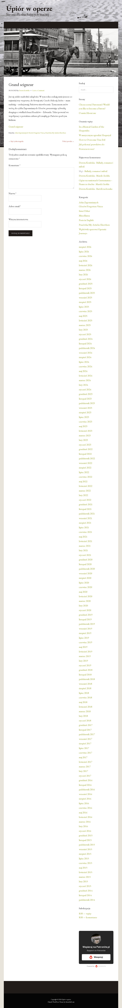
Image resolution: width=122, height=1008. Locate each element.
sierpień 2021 (85, 522)
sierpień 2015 (85, 853)
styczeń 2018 (85, 720)
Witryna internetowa (18, 219)
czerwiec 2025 (85, 311)
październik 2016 (87, 789)
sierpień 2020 (85, 577)
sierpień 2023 (85, 412)
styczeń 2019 (85, 665)
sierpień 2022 (85, 467)
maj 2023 (83, 426)
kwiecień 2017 (85, 761)
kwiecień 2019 (85, 651)
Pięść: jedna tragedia (16, 141)
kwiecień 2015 (85, 872)
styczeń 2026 (85, 279)
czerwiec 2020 (85, 587)
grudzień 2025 (85, 283)
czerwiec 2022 (85, 476)
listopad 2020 (85, 564)
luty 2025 (83, 329)
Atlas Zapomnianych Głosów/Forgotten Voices (30, 133)
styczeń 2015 (85, 886)
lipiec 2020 (84, 582)
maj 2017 (83, 757)
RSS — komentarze (88, 917)
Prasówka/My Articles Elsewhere (55, 133)
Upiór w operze (29, 8)
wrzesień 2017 (85, 738)
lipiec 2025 (84, 306)
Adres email (15, 206)
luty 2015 (83, 881)
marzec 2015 (85, 876)
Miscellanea (84, 215)
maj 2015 (83, 867)
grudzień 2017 (85, 725)
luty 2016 (83, 826)
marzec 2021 (85, 545)
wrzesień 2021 (85, 518)
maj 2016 (83, 812)
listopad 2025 (85, 288)
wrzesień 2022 (85, 463)
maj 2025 (83, 315)
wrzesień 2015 (85, 849)
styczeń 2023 (85, 444)
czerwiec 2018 (85, 697)
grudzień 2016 (85, 780)
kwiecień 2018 (85, 706)
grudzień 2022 (85, 449)
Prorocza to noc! (86, 148)
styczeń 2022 (85, 499)
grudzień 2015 (85, 835)
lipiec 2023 (84, 417)
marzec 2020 (85, 601)
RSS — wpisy (85, 913)
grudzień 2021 (85, 504)
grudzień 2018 (85, 669)
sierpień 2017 (85, 743)
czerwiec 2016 (85, 807)
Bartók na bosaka (104, 188)
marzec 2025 (85, 325)
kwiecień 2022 (85, 486)
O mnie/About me (87, 113)
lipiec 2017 (84, 748)
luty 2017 (83, 771)
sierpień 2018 (85, 688)
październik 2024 (87, 348)
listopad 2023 (85, 398)
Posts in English (86, 220)
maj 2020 (83, 591)
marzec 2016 (85, 821)
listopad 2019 (85, 619)
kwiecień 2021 (85, 541)
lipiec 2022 (84, 472)
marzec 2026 (85, 269)
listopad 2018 (85, 674)
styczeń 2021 (85, 555)
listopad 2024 (85, 343)
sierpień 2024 (85, 357)
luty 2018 (83, 715)
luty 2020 (83, 605)
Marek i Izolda (103, 175)
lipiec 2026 (84, 251)
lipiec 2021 (84, 527)
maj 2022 (83, 481)
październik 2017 (87, 734)
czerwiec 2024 (85, 366)
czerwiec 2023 (85, 421)
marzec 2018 (85, 711)
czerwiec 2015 (85, 863)
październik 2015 (87, 844)
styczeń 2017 (85, 775)
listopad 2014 (85, 895)
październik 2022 (87, 458)
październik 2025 (87, 292)
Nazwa (12, 193)
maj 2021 (83, 536)
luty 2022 (83, 495)
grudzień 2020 (85, 559)
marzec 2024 (85, 380)
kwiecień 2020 (85, 596)
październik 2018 (87, 679)
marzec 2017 (85, 766)
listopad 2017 (85, 729)
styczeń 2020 (85, 610)
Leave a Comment (38, 90)
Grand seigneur (16, 126)
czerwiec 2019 (85, 642)
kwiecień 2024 (85, 375)
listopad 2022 (85, 453)
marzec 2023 (85, 435)
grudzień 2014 (85, 890)
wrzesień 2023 (85, 407)
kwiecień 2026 (85, 265)
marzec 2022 (85, 490)
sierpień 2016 (85, 798)
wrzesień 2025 (85, 297)
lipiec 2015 (84, 858)
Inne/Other (84, 210)
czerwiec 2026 (85, 256)
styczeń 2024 (85, 389)
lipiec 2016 (84, 803)
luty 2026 (83, 274)
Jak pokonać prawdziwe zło (91, 144)
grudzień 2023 (85, 394)
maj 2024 (83, 371)
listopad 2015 (85, 840)
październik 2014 (87, 899)
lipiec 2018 (84, 692)
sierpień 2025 (85, 302)
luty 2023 (83, 440)
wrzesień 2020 (85, 573)
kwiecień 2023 (85, 430)
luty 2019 (83, 660)
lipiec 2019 (84, 637)
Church (50, 1002)
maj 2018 (83, 702)
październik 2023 (87, 403)
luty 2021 (83, 550)
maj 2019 (83, 647)
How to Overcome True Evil (92, 139)
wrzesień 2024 (85, 352)
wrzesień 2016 (85, 794)
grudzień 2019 (85, 614)
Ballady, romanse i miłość (95, 171)
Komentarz (14, 165)
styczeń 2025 (85, 334)
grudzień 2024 (85, 338)
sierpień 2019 (85, 633)
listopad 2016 (85, 784)
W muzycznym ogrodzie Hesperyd (95, 135)
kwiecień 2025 (85, 320)
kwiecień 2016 (85, 817)
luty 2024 (83, 384)
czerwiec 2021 (85, 531)
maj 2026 (83, 260)
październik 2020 (87, 568)
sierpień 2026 (85, 246)
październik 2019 (87, 623)
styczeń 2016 (85, 830)
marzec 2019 (85, 656)
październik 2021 (87, 513)
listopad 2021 (85, 509)
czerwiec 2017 (85, 752)
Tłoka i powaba (68, 141)
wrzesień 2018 (85, 683)
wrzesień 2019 (85, 628)
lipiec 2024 (84, 361)
